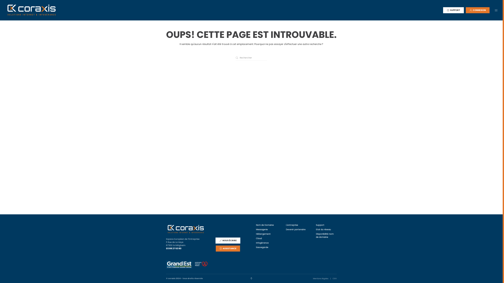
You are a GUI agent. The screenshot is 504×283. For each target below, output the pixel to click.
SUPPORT (455, 10)
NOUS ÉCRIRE (229, 240)
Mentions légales (320, 278)
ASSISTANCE (229, 248)
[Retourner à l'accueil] (31, 10)
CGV (335, 278)
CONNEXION (479, 10)
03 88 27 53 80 (173, 248)
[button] (496, 10)
